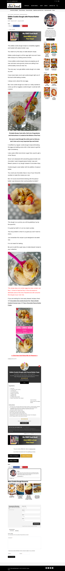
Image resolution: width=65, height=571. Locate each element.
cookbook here (14, 1)
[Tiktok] (13, 478)
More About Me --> (20, 476)
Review (23, 510)
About (46, 5)
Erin (9, 20)
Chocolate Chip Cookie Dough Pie (20, 300)
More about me (50, 39)
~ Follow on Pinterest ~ (26, 455)
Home (9, 14)
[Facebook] (55, 1)
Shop (41, 5)
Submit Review (36, 523)
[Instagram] (57, 1)
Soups (53, 10)
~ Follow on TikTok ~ (13, 460)
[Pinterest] (59, 1)
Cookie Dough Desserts (23, 14)
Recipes (11, 14)
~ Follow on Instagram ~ (14, 455)
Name (23, 514)
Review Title (24, 506)
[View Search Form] (57, 6)
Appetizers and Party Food (38, 10)
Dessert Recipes (29, 10)
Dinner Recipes (22, 10)
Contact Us (52, 5)
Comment (10, 537)
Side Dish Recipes (47, 10)
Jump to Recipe (12, 29)
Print (24, 382)
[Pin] (9, 93)
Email (23, 518)
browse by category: (14, 10)
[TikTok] (52, 568)
